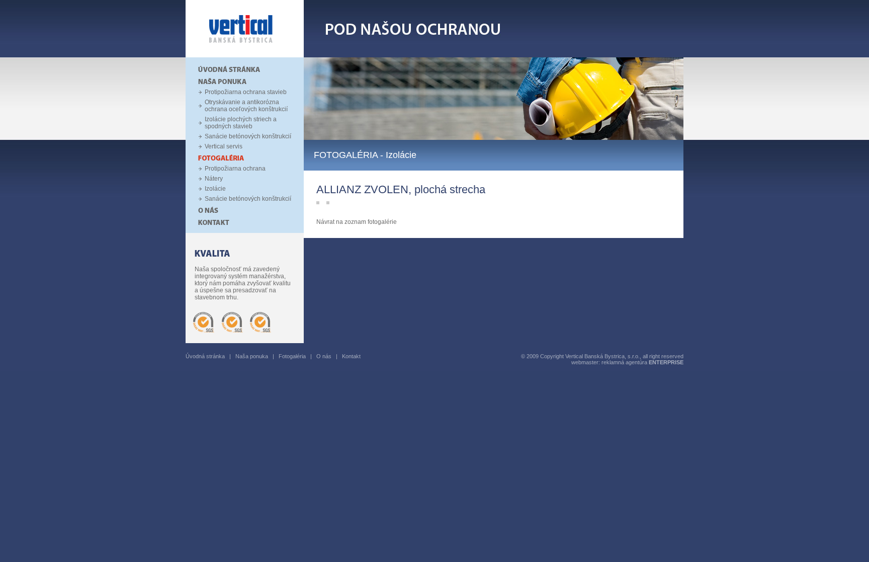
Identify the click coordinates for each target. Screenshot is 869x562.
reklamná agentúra (642, 362)
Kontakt (351, 356)
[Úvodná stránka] (245, 55)
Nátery (214, 178)
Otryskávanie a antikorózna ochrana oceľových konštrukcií (246, 106)
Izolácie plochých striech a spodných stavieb (241, 123)
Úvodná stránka (205, 356)
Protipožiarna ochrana (235, 168)
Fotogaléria (292, 356)
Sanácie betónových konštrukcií (248, 136)
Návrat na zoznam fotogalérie (356, 221)
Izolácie (215, 188)
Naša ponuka (251, 356)
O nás (323, 356)
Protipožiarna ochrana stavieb (246, 92)
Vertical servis (223, 146)
